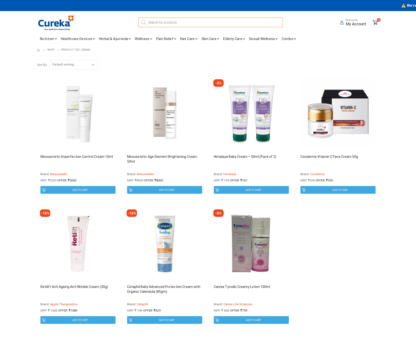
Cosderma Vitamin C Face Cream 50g (329, 157)
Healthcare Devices (76, 39)
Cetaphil (142, 304)
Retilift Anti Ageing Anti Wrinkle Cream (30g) (74, 287)
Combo (287, 39)
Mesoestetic (58, 174)
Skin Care (209, 39)
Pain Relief (164, 39)
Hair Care (187, 39)
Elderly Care (232, 39)
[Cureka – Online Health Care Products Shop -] (56, 22)
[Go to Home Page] (38, 50)
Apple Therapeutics (64, 304)
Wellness (142, 39)
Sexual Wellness (262, 39)
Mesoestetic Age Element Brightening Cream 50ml (162, 159)
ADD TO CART (80, 190)
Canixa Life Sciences (237, 304)
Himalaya (229, 174)
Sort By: (42, 65)
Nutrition (47, 39)
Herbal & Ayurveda (113, 39)
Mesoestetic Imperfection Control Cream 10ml (76, 157)
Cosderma (317, 174)
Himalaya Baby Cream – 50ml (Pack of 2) (245, 157)
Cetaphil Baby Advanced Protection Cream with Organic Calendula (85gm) (163, 289)
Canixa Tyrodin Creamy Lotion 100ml (242, 287)
